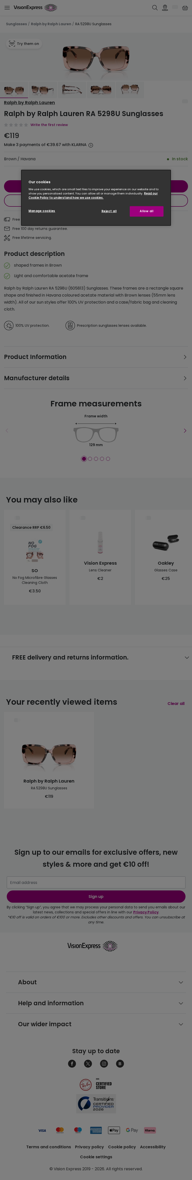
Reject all (109, 211)
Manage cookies (41, 211)
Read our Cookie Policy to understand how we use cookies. (93, 195)
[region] (96, 198)
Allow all (146, 211)
